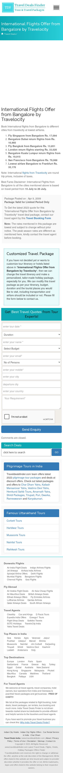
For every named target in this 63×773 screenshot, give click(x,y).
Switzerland (12, 664)
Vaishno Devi (32, 646)
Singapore (26, 670)
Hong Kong (12, 670)
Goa (9, 637)
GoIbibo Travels (34, 620)
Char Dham (35, 735)
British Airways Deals (38, 593)
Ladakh (10, 649)
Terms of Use (20, 741)
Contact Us (51, 741)
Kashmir (46, 646)
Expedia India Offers (16, 617)
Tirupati (30, 495)
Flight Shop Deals (15, 620)
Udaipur (22, 640)
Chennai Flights (14, 579)
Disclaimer (31, 741)
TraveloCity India (33, 623)
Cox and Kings (26, 614)
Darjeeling (50, 643)
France (25, 664)
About (48, 738)
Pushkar (11, 640)
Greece (34, 664)
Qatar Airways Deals (16, 602)
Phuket (51, 670)
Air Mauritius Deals (16, 593)
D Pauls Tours (42, 614)
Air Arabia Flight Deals (17, 590)
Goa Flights (30, 579)
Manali (32, 640)
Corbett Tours (14, 520)
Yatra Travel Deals (15, 626)
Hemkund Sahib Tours (19, 491)
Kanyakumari (35, 498)
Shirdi (20, 646)
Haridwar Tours (15, 528)
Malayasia (39, 670)
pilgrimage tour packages (27, 477)
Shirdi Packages (15, 495)
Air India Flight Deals (17, 567)
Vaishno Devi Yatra (38, 488)
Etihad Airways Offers (17, 596)
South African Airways (40, 602)
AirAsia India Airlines (31, 570)
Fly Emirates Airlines (40, 596)
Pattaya (22, 676)
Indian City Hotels (11, 732)
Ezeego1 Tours (37, 617)
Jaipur (47, 637)
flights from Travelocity (34, 172)
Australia (29, 667)
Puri (38, 495)
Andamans (23, 649)
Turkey (52, 664)
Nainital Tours (14, 542)
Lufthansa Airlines (15, 599)
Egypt (9, 667)
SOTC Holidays (14, 623)
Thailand (46, 673)
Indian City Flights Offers (30, 732)
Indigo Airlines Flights (40, 567)
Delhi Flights (37, 573)
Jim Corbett (36, 643)
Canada (23, 673)
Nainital (24, 643)
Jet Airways (12, 570)
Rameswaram (14, 498)
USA (31, 676)
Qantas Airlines (34, 599)
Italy (44, 664)
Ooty (33, 649)
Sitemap (41, 741)
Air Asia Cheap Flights (42, 590)
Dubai (19, 667)
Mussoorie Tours (16, 535)
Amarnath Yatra (41, 491)
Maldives (34, 673)
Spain (39, 661)
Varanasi (36, 637)
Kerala (17, 637)
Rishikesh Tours (15, 549)
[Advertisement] (31, 73)
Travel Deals (10, 34)
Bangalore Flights (33, 576)
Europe (10, 661)
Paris (30, 661)
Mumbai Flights (14, 576)
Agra (26, 637)
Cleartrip (11, 614)
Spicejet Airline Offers (17, 573)
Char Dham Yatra (30, 484)
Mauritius (11, 673)
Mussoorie (12, 643)
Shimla (42, 640)
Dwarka (45, 495)
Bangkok (11, 676)
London (21, 661)
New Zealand (43, 667)
